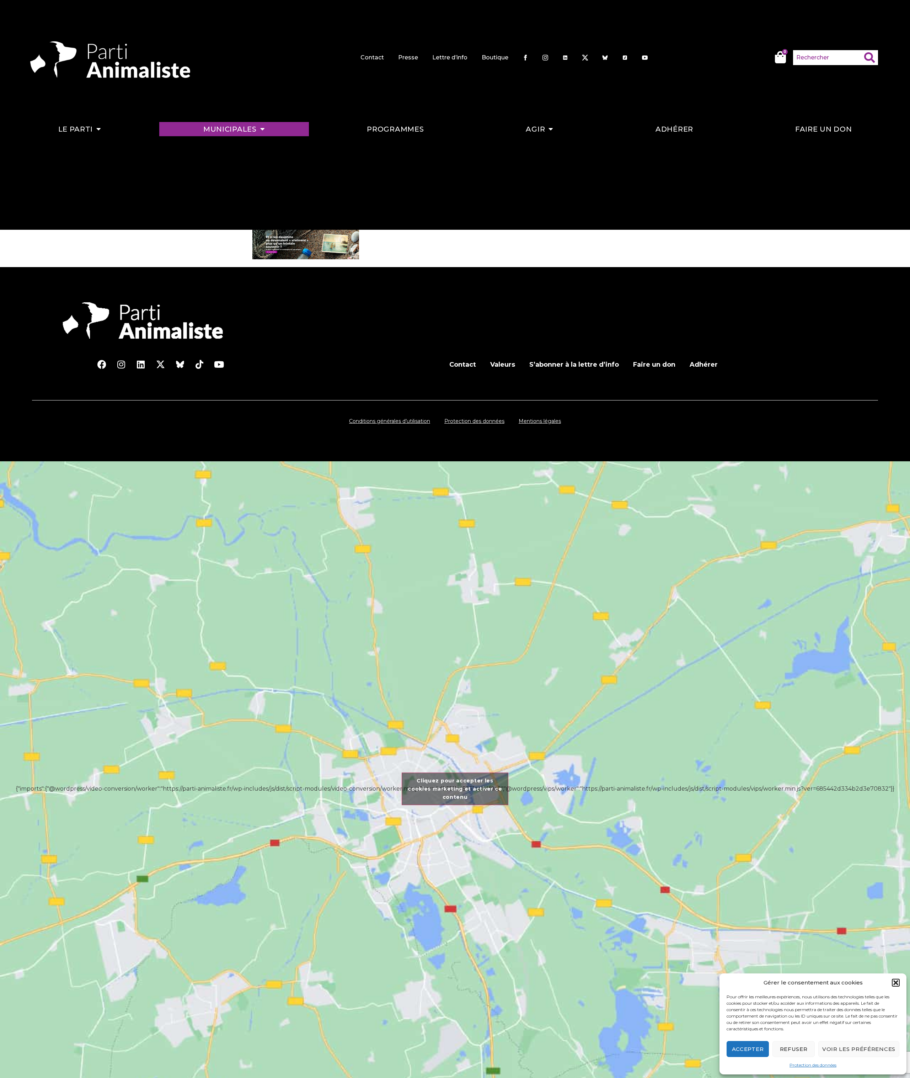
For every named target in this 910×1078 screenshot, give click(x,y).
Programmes (395, 129)
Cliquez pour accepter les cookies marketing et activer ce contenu (455, 788)
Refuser (794, 1049)
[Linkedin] (141, 364)
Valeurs (502, 364)
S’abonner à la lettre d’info (574, 364)
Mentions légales (540, 421)
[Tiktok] (199, 364)
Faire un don (823, 129)
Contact (372, 57)
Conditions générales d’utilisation (389, 421)
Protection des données (812, 1065)
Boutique (495, 57)
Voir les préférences (858, 1049)
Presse (408, 57)
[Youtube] (219, 364)
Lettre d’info (449, 57)
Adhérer (674, 129)
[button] (895, 982)
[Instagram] (121, 364)
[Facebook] (102, 364)
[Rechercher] (871, 57)
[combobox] (828, 57)
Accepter (748, 1049)
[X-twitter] (160, 364)
